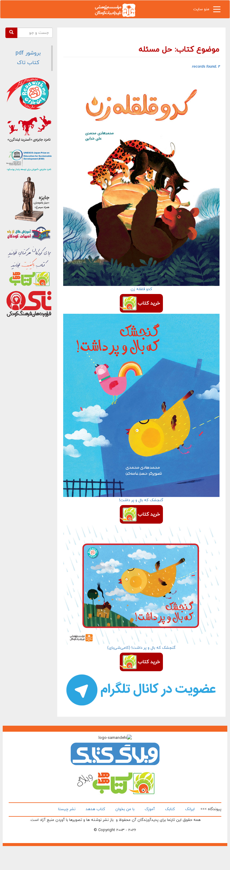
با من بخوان (124, 809)
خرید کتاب (149, 303)
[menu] (217, 10)
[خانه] (115, 10)
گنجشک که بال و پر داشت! (141, 500)
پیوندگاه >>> (210, 809)
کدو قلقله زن (141, 289)
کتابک (170, 809)
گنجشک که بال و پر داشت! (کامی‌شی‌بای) (141, 648)
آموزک (150, 809)
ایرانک (190, 809)
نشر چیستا (66, 809)
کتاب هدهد (95, 809)
